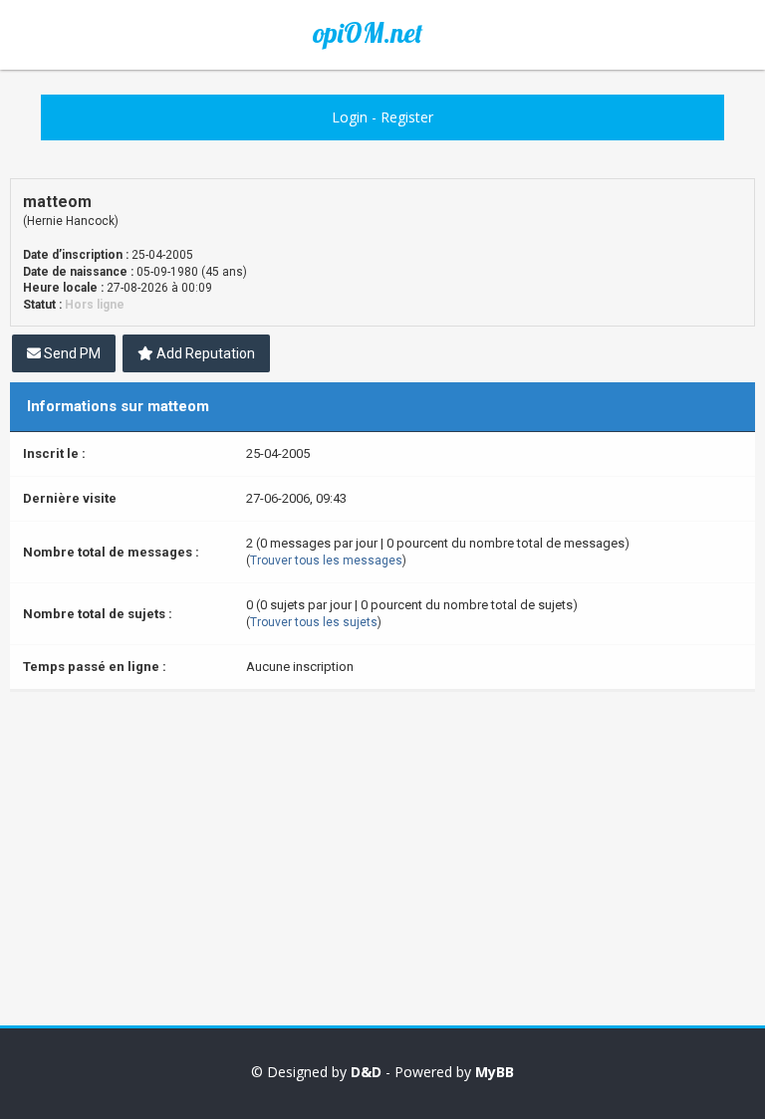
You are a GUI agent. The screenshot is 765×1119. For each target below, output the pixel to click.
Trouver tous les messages (326, 560)
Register (407, 117)
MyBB (494, 1071)
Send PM (71, 353)
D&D (366, 1071)
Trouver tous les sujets (314, 622)
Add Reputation (204, 353)
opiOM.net (367, 33)
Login (350, 117)
